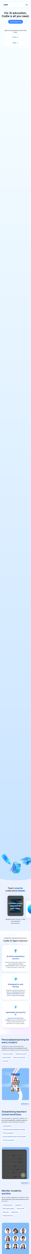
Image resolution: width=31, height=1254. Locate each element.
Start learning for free (15, 21)
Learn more (24, 1103)
